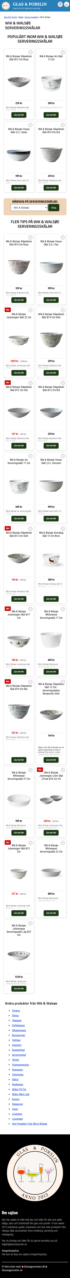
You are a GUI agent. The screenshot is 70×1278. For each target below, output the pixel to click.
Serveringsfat (19, 1055)
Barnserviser (18, 1035)
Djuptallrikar (18, 1050)
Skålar (15, 1079)
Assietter (16, 1045)
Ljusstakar (17, 1118)
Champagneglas (20, 1064)
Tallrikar (16, 1040)
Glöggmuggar (19, 1030)
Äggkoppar (17, 1084)
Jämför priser (18, 587)
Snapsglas (17, 1069)
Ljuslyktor (17, 1114)
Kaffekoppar (18, 1025)
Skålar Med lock (20, 1094)
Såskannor (17, 1104)
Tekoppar (17, 1020)
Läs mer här (19, 115)
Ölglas (15, 1015)
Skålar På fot (19, 1089)
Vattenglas (17, 1074)
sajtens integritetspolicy (35, 1254)
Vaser (15, 1109)
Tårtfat (15, 1059)
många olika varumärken (14, 1230)
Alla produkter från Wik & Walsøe (29, 1123)
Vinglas (16, 1010)
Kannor (16, 1099)
